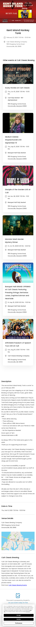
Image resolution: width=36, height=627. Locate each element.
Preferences (18, 623)
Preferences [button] (28, 611)
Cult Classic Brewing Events (18, 585)
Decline (19, 619)
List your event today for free (18, 603)
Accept (19, 615)
